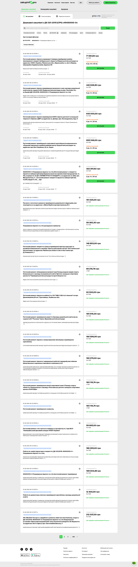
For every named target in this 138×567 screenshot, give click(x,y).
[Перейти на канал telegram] (31, 549)
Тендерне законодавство (88, 557)
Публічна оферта (67, 551)
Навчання (50, 2)
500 (73, 536)
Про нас (72, 2)
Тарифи (65, 548)
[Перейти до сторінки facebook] (21, 549)
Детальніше (100, 68)
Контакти (57, 2)
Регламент (85, 551)
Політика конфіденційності (70, 557)
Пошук (108, 28)
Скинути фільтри (29, 44)
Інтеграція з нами (105, 554)
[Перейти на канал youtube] (26, 549)
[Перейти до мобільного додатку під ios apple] (25, 555)
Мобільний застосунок (106, 548)
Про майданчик (104, 551)
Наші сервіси (65, 2)
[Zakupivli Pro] (28, 2)
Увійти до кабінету (94, 2)
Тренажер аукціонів (87, 554)
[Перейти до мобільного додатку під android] (35, 555)
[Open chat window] (134, 563)
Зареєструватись (110, 2)
